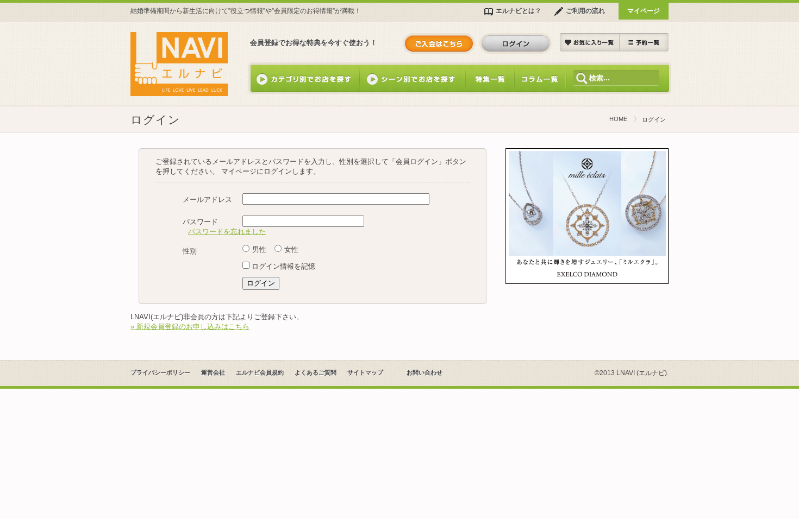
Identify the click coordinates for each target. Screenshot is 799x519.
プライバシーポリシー (160, 372)
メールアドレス (207, 199)
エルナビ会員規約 (260, 372)
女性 (291, 249)
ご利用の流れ (585, 10)
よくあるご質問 (315, 372)
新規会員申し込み (439, 43)
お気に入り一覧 (590, 42)
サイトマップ (365, 372)
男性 (259, 249)
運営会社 (213, 372)
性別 (190, 251)
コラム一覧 (540, 78)
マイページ (643, 10)
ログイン (515, 43)
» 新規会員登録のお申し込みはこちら (189, 326)
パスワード (200, 222)
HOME (618, 119)
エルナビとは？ (518, 10)
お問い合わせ (424, 372)
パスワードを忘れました (227, 231)
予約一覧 (644, 42)
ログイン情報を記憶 (283, 266)
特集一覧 (489, 78)
